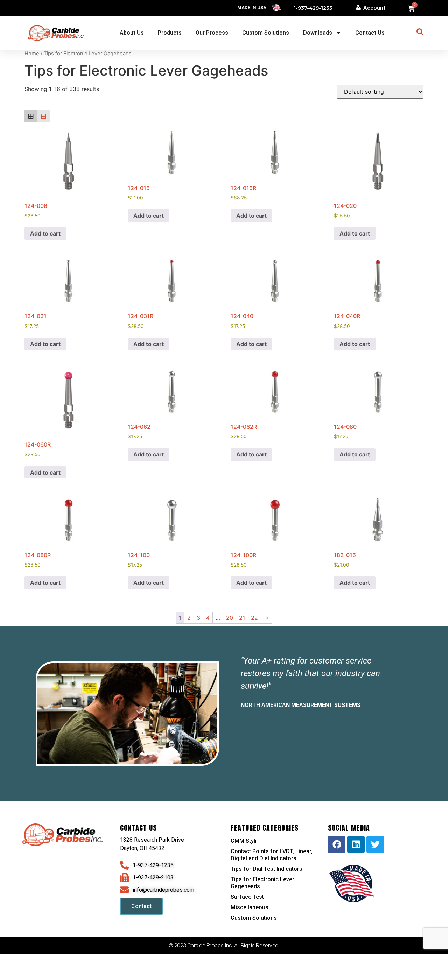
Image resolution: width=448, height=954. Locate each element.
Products (170, 32)
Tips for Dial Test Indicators (266, 868)
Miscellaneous (249, 907)
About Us (132, 32)
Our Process (212, 32)
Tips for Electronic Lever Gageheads (262, 883)
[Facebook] (336, 844)
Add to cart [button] (45, 233)
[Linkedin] (356, 844)
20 (229, 617)
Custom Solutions (265, 32)
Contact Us (370, 32)
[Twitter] (375, 844)
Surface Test (247, 896)
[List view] (43, 116)
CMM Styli (244, 840)
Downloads (317, 32)
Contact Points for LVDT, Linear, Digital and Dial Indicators (272, 855)
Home (31, 53)
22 (254, 617)
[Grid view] (30, 116)
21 (242, 617)
